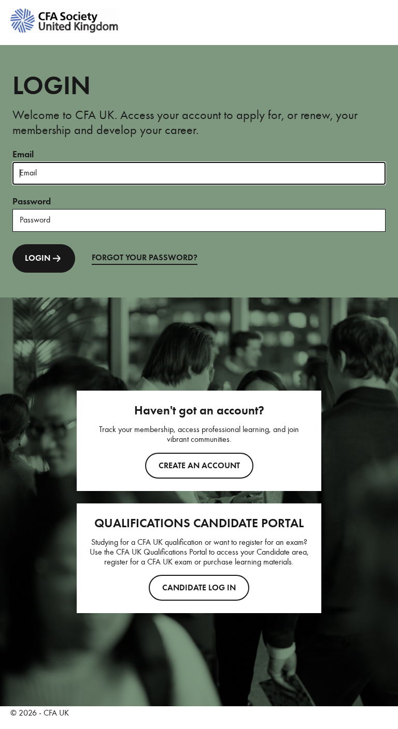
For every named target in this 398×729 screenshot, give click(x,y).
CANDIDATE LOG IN (199, 588)
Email (23, 154)
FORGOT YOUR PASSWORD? (144, 257)
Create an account (199, 465)
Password (31, 201)
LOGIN (37, 258)
